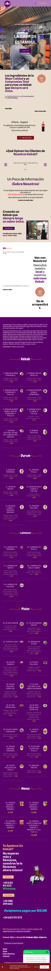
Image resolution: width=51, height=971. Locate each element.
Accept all (44, 967)
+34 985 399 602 (8, 902)
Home (5, 949)
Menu (5, 951)
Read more (36, 967)
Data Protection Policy (14, 968)
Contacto (6, 956)
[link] (43, 127)
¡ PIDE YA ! (25, 51)
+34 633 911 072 (8, 884)
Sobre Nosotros (9, 954)
